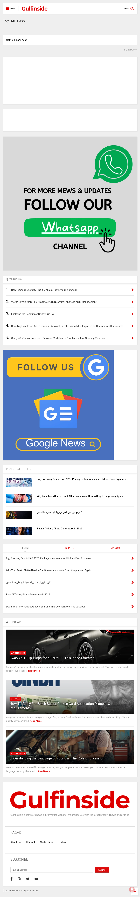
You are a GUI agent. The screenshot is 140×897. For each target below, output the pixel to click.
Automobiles (18, 653)
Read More (34, 671)
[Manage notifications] (132, 889)
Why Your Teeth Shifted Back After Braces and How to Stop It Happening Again (80, 496)
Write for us (46, 842)
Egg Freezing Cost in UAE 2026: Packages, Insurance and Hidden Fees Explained (82, 479)
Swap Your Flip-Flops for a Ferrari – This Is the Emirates (52, 658)
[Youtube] (36, 879)
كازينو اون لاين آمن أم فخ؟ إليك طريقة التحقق (59, 512)
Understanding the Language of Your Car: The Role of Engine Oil (57, 758)
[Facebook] (11, 879)
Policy (62, 842)
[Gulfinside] (32, 11)
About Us (15, 842)
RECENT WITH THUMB (19, 469)
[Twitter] (27, 879)
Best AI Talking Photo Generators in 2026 (59, 528)
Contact (30, 842)
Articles (15, 699)
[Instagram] (19, 879)
